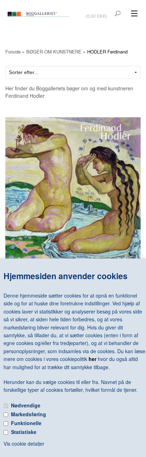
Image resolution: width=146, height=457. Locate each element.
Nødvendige (25, 405)
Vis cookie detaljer (24, 443)
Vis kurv (97, 11)
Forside (13, 51)
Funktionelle (26, 423)
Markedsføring (28, 414)
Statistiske (23, 431)
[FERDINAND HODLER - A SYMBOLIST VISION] (73, 196)
